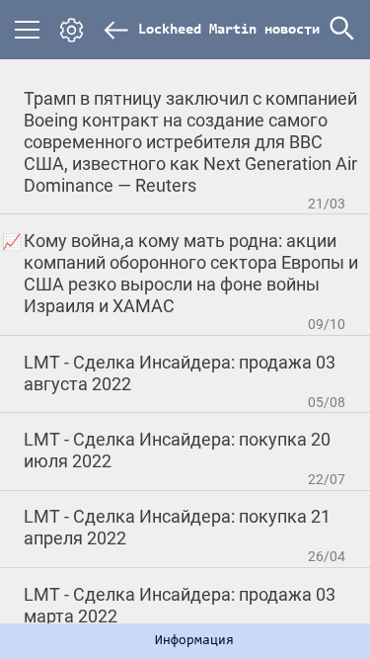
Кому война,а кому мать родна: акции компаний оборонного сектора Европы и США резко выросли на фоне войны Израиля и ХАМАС (191, 273)
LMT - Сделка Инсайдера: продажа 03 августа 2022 (179, 373)
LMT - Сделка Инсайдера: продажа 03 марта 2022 (179, 605)
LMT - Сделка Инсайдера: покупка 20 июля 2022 (177, 450)
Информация (194, 641)
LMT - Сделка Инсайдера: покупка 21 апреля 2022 (177, 527)
